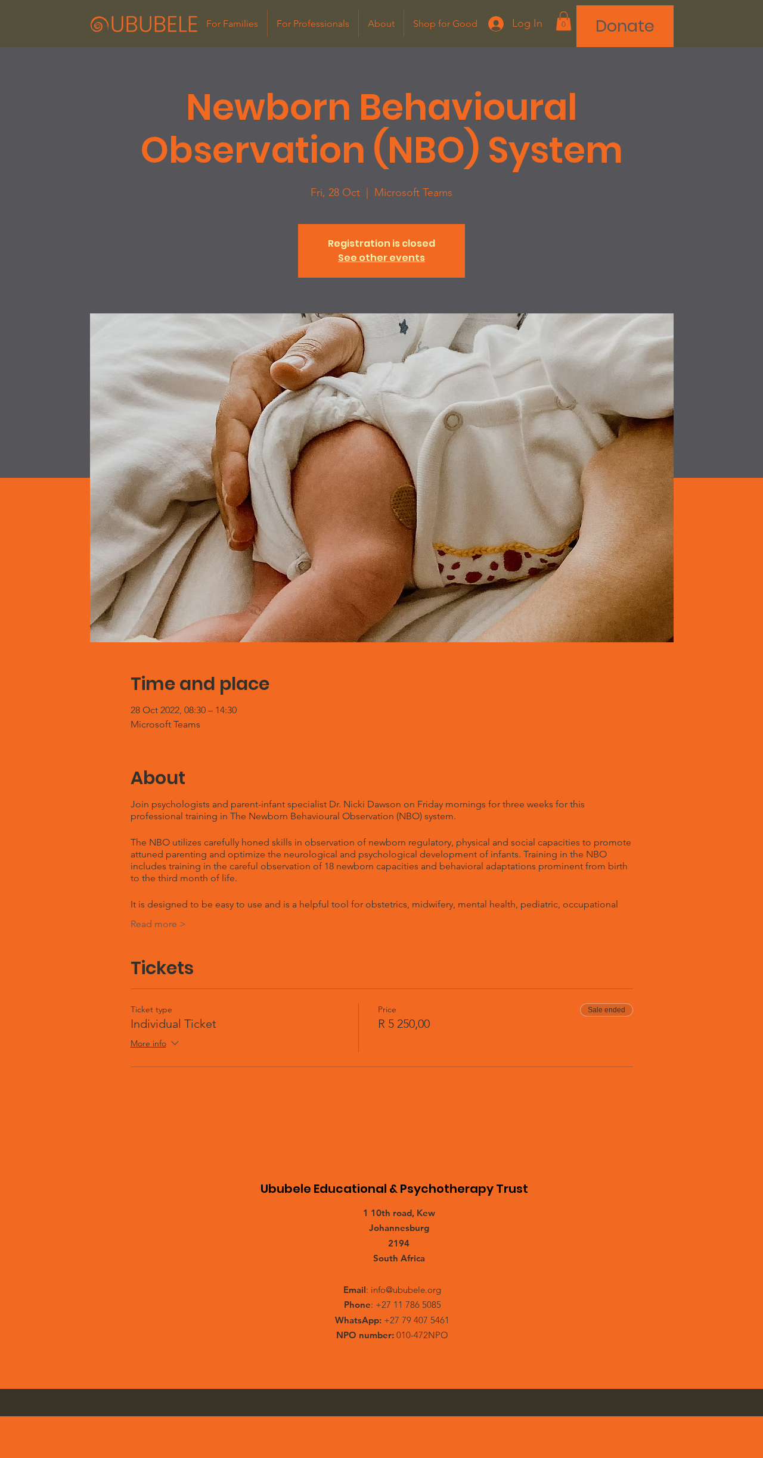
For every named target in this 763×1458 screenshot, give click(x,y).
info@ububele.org (406, 1289)
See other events (381, 258)
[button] (564, 20)
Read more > (158, 923)
